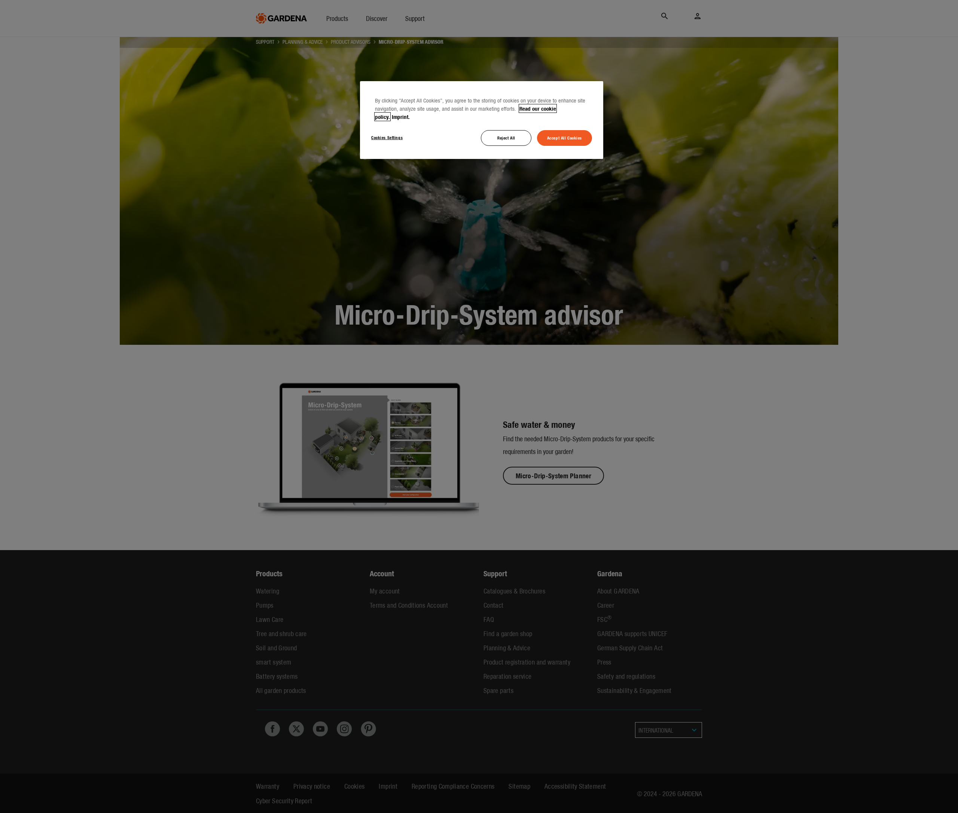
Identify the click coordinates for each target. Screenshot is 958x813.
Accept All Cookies (564, 138)
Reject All (506, 138)
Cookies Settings (387, 137)
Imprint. (401, 116)
